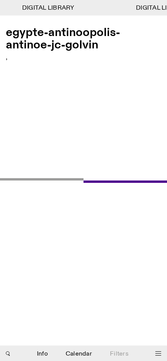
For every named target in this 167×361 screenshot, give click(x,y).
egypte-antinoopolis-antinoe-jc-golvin (63, 38)
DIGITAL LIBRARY (47, 8)
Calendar (79, 354)
